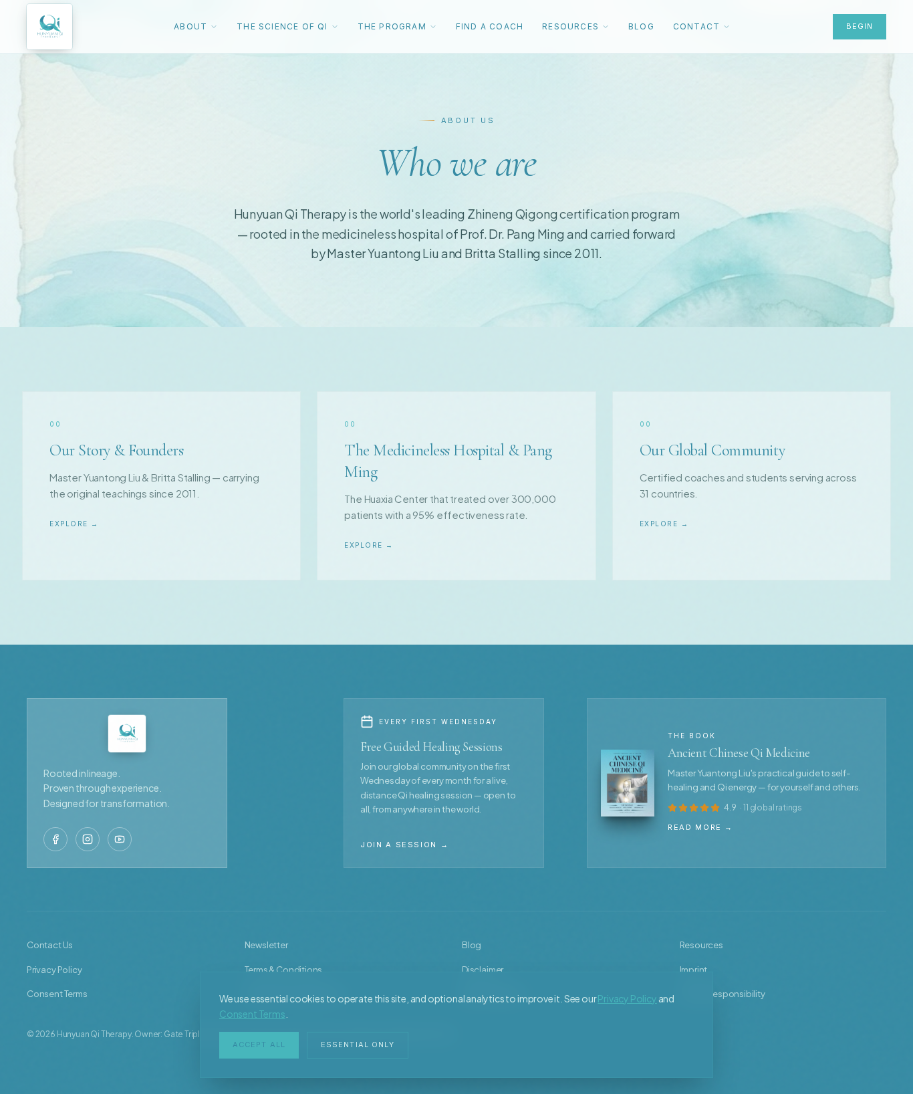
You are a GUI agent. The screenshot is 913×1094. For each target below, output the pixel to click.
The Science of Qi (282, 26)
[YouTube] (120, 839)
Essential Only (357, 1044)
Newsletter (266, 945)
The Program (392, 26)
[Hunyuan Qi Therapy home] (49, 26)
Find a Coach (489, 26)
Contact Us (50, 945)
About (190, 26)
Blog (641, 26)
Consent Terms (252, 1014)
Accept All (259, 1044)
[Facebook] (55, 839)
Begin (860, 26)
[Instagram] (88, 839)
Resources (570, 26)
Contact (696, 26)
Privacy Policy (627, 998)
